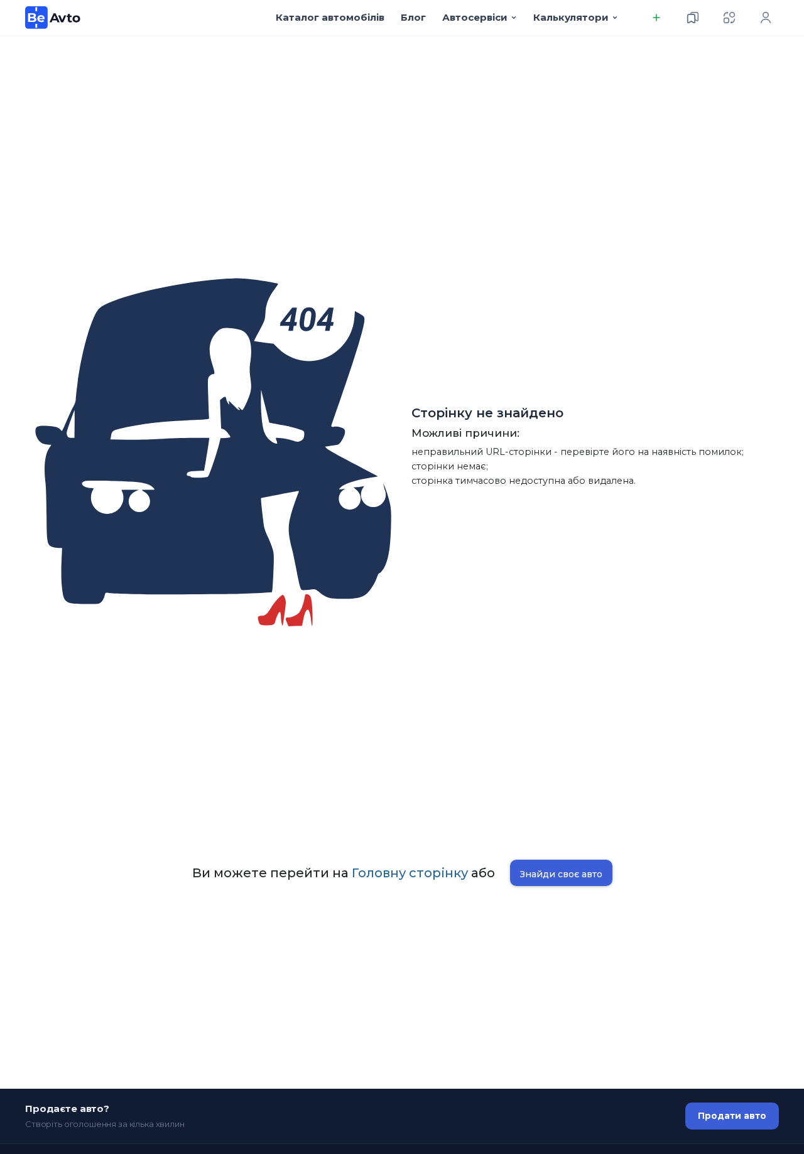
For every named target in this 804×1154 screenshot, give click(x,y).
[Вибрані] (693, 17)
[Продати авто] (656, 17)
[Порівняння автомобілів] (729, 17)
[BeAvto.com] (53, 17)
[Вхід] (765, 17)
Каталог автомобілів (330, 17)
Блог (413, 17)
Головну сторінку (410, 872)
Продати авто (732, 1116)
